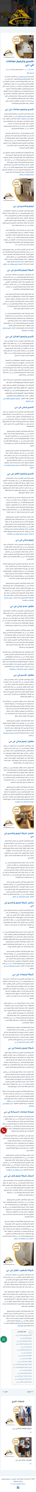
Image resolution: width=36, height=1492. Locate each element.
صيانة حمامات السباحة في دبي (23, 1376)
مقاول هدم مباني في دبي (25, 1355)
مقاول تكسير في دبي (26, 1358)
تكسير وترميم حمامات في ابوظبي (12, 264)
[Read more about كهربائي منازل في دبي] (18, 1447)
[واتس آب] (4, 1339)
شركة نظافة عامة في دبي (22, 1429)
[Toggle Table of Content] (29, 1332)
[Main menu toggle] (2, 17)
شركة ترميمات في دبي (26, 1370)
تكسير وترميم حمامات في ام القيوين (17, 534)
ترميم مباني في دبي (26, 1353)
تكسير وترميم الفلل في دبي (24, 1350)
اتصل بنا (13, 1484)
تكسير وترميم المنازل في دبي (24, 1344)
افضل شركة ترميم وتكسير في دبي (22, 1364)
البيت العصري (22, 77)
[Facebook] (18, 1487)
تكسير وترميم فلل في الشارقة (19, 669)
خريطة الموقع (21, 1484)
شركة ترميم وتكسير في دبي (24, 1341)
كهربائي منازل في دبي (24, 1460)
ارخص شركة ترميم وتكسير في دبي (22, 1367)
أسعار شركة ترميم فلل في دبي (23, 1379)
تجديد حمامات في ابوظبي (21, 1238)
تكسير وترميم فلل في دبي (21, 1042)
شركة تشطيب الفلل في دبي (24, 1382)
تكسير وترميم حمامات (23, 116)
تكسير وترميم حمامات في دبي (24, 1335)
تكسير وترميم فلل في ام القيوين (24, 802)
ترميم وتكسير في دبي (26, 1338)
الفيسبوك (20, 1326)
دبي (31, 1432)
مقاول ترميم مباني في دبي (25, 1361)
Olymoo (16, 1481)
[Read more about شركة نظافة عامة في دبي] (18, 1416)
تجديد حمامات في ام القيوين (14, 1170)
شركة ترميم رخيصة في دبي (24, 1373)
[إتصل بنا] (4, 1131)
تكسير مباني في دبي (26, 1347)
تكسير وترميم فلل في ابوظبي (20, 897)
